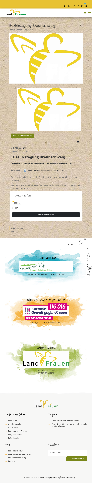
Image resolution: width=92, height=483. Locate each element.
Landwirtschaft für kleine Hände (65, 420)
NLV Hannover (17, 30)
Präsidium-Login (15, 438)
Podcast (11, 461)
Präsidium (12, 420)
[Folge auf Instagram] (82, 6)
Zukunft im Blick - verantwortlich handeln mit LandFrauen (69, 425)
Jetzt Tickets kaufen (46, 214)
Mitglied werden (15, 434)
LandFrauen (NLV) (15, 451)
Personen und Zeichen (17, 431)
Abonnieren (77, 458)
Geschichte (13, 427)
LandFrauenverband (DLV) (19, 454)
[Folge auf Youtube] (86, 6)
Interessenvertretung (17, 457)
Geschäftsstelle (14, 424)
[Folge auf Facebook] (78, 6)
